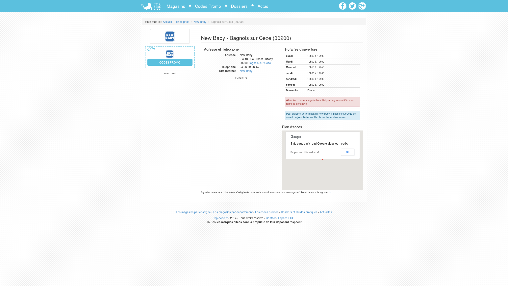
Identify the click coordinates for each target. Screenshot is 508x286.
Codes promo (169, 62)
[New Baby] (170, 36)
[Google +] (362, 5)
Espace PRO (286, 218)
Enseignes (182, 22)
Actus (263, 6)
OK (348, 152)
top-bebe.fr (221, 218)
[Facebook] (343, 5)
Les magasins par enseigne (193, 212)
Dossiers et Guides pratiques (299, 212)
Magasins (176, 6)
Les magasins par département (233, 212)
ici (330, 192)
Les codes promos (266, 212)
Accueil (167, 22)
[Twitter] (352, 5)
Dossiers (239, 6)
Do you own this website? (305, 152)
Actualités (326, 212)
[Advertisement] (170, 134)
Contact (271, 218)
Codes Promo (208, 6)
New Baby (200, 22)
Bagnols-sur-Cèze (259, 63)
